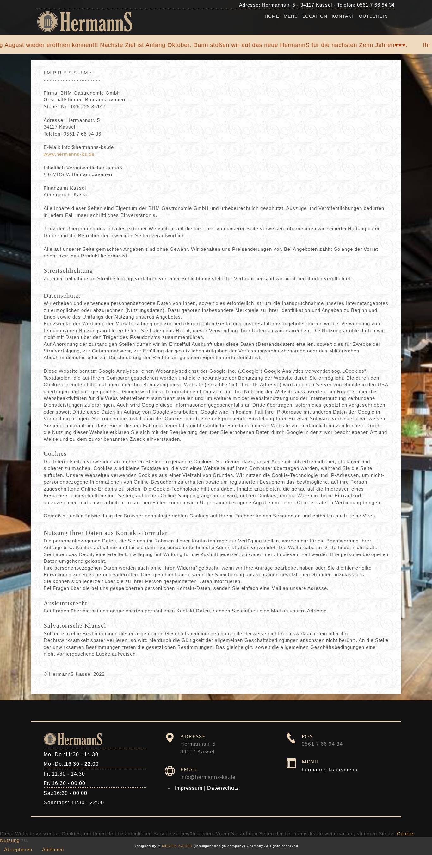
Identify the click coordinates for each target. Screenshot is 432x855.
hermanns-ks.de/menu (330, 769)
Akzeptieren (18, 849)
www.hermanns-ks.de (69, 154)
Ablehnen (53, 849)
